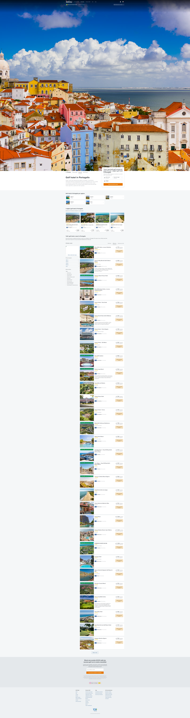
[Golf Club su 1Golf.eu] (69, 2)
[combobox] (119, 4)
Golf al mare (69, 272)
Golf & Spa (68, 278)
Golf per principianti (70, 283)
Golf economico (69, 281)
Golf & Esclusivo (69, 279)
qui (91, 678)
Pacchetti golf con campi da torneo (72, 285)
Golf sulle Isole (69, 274)
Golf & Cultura (69, 275)
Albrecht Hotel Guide (72, 4)
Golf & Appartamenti (70, 282)
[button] (72, 251)
